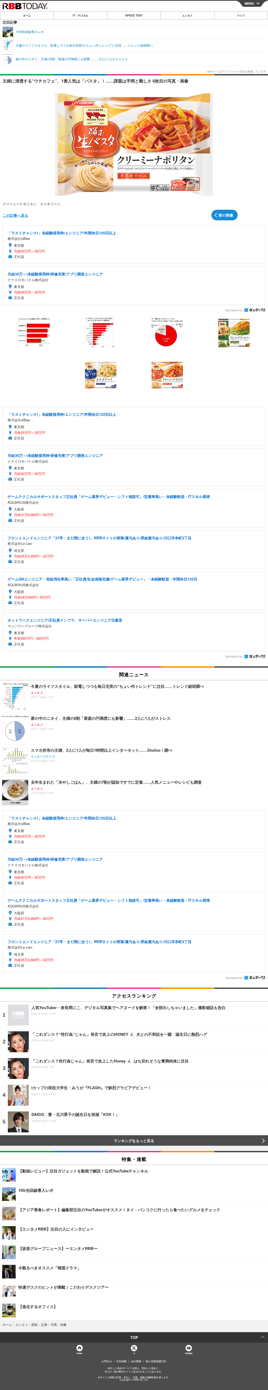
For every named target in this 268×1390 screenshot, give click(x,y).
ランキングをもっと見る (134, 1140)
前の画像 (226, 215)
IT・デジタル (80, 15)
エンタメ (187, 15)
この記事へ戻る (15, 215)
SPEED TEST (134, 15)
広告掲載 (121, 1361)
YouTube (188, 1353)
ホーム (27, 15)
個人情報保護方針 (156, 1361)
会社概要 (136, 1361)
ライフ (241, 15)
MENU (249, 3)
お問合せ (107, 1361)
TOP (134, 1337)
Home (79, 1353)
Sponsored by (233, 310)
